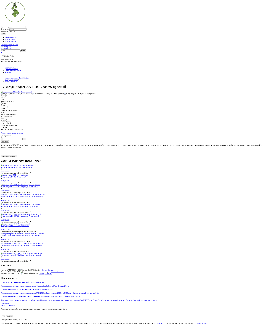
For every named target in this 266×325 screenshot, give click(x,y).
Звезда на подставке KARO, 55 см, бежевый (16, 167)
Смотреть (51, 270)
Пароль (6, 29)
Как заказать (9, 67)
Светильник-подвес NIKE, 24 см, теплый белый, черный (21, 255)
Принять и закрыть (200, 323)
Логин (5, 27)
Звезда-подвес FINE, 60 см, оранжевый (15, 226)
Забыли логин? (10, 39)
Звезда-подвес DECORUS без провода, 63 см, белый (19, 187)
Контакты (8, 72)
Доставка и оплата (11, 69)
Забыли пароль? (10, 41)
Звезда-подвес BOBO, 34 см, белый (13, 177)
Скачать (44, 270)
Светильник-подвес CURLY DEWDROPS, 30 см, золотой (21, 245)
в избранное (5, 171)
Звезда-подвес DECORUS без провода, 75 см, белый (19, 206)
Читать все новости (8, 305)
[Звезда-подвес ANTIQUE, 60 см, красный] (16, 92)
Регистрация (9, 37)
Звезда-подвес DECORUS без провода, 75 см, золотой (20, 216)
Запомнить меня (6, 32)
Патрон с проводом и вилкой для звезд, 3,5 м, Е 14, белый (21, 235)
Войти (3, 34)
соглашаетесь (160, 323)
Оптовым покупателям (13, 71)
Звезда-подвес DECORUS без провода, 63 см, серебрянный (22, 196)
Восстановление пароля (9, 45)
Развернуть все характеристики (12, 133)
